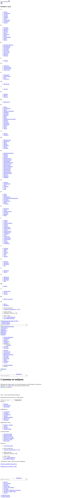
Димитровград (7, 67)
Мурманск (6, 145)
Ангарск (6, 14)
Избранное (3, 332)
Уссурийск (6, 264)
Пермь (5, 195)
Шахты (5, 286)
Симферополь (7, 232)
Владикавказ (7, 47)
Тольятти (6, 252)
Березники (6, 34)
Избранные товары (8, 436)
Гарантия (6, 413)
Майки (5, 359)
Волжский (6, 53)
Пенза (5, 194)
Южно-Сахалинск (8, 299)
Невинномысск (7, 158)
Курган (5, 125)
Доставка (6, 427)
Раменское (6, 208)
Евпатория (6, 75)
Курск (5, 127)
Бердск (5, 33)
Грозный (6, 60)
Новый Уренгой (8, 173)
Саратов (6, 225)
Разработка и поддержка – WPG (9, 466)
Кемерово (6, 115)
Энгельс (6, 294)
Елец (5, 77)
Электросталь (7, 291)
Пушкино (6, 203)
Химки (5, 272)
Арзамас (6, 16)
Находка (6, 157)
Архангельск (7, 20)
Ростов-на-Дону (8, 211)
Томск (5, 253)
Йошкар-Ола (7, 102)
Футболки (6, 361)
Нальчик (6, 155)
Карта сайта (7, 440)
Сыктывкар (6, 243)
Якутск (5, 304)
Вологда (6, 54)
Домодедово (7, 69)
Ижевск (5, 95)
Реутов (5, 210)
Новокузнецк (7, 165)
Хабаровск (6, 270)
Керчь (5, 116)
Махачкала (6, 141)
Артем (5, 18)
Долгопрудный (7, 68)
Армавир (6, 17)
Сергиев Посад (7, 231)
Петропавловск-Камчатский (11, 198)
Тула (5, 255)
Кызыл (5, 128)
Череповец (6, 279)
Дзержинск (6, 65)
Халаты (5, 362)
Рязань (5, 215)
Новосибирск (7, 169)
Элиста (5, 292)
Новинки (6, 350)
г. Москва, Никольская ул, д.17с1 (12, 309)
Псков (5, 202)
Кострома (6, 121)
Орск (5, 187)
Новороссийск (7, 168)
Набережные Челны (9, 153)
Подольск (6, 199)
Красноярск (7, 124)
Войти (12, 326)
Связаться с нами (8, 439)
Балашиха (6, 29)
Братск (5, 38)
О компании (7, 411)
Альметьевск (7, 13)
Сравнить (3, 328)
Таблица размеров (8, 417)
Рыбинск (6, 214)
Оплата (5, 426)
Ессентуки (6, 79)
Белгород (6, 31)
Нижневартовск (8, 160)
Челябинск (6, 278)
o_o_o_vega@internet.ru (9, 317)
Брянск (5, 39)
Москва (5, 144)
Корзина (3, 334)
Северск (6, 230)
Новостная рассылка (9, 438)
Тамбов (5, 249)
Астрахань (6, 21)
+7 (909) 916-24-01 (5, 322)
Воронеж (6, 55)
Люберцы (6, 135)
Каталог (6, 482)
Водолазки (6, 355)
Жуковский (6, 84)
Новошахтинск (7, 172)
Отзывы (6, 415)
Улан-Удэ (6, 261)
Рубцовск (6, 212)
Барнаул (6, 30)
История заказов (8, 435)
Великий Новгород (8, 45)
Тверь (5, 251)
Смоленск (6, 234)
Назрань (6, 154)
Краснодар (6, 123)
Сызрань (6, 242)
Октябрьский (7, 183)
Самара (5, 221)
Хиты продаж (7, 351)
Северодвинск (7, 228)
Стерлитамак (7, 239)
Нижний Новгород (8, 162)
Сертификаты (7, 414)
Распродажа (7, 353)
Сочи (5, 235)
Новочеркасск (7, 170)
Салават (6, 220)
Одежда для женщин (9, 487)
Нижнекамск (7, 161)
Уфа (5, 265)
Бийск (5, 35)
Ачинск (5, 22)
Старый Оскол (7, 238)
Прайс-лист (6, 418)
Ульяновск (6, 263)
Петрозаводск (7, 197)
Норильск (6, 176)
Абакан (5, 12)
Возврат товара (7, 429)
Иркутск (6, 96)
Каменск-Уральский (9, 111)
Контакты (6, 420)
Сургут (5, 240)
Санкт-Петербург (8, 223)
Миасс (5, 142)
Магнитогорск (7, 140)
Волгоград (6, 50)
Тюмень (6, 256)
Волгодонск (7, 51)
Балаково (6, 27)
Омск (5, 185)
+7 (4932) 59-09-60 (5, 323)
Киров (5, 117)
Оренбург (6, 186)
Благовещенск (7, 37)
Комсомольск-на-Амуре (10, 119)
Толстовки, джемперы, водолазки (12, 490)
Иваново (6, 94)
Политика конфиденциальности (9, 464)
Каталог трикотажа (8, 337)
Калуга (5, 109)
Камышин (6, 112)
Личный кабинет (8, 434)
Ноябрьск (6, 177)
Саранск (6, 224)
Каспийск (6, 113)
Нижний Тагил (7, 164)
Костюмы (6, 357)
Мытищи (6, 148)
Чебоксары (6, 277)
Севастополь (7, 227)
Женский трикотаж (8, 354)
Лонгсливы (6, 358)
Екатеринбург (7, 76)
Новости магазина (7, 387)
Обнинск (6, 182)
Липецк (5, 133)
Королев (6, 120)
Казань (5, 107)
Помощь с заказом (8, 425)
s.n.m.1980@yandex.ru (9, 318)
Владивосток (7, 46)
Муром (5, 146)
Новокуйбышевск (8, 166)
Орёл (5, 189)
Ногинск (6, 174)
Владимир (6, 49)
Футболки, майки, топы (10, 491)
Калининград (7, 108)
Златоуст (6, 89)
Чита (5, 281)
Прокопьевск (7, 201)
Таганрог (6, 248)
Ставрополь (7, 236)
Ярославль (6, 305)
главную (10, 385)
